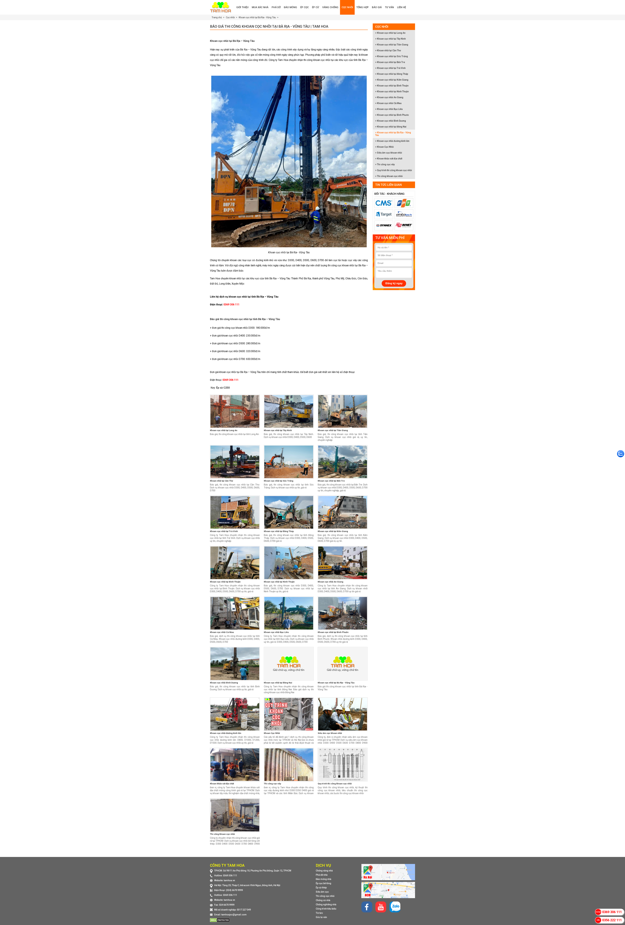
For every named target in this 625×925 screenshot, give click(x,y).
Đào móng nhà (323, 879)
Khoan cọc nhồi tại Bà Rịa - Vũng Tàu (336, 682)
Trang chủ (217, 17)
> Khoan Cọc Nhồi (384, 147)
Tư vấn (389, 7)
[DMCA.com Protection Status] (220, 921)
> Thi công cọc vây (385, 164)
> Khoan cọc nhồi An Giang (389, 97)
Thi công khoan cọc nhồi (222, 834)
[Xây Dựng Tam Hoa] (222, 7)
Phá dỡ (276, 7)
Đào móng (290, 7)
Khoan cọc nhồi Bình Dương (224, 682)
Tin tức (319, 913)
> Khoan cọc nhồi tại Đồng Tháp (391, 74)
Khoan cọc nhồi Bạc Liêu (276, 632)
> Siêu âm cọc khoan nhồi (388, 152)
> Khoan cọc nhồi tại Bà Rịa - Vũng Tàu (393, 133)
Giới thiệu (242, 7)
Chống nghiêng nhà (326, 904)
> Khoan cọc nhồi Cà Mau (388, 103)
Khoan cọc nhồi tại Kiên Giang (333, 531)
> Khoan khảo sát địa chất (388, 158)
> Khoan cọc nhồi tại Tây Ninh (390, 38)
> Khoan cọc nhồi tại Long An (390, 33)
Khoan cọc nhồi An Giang (330, 582)
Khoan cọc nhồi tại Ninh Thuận (279, 582)
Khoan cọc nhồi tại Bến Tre (331, 481)
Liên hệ (401, 7)
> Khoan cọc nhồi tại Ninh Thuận (392, 91)
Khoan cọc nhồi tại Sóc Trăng (278, 481)
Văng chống (330, 7)
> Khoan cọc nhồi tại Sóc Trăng (391, 56)
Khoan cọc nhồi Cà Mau (222, 632)
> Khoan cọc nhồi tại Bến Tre (390, 62)
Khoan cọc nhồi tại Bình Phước (333, 632)
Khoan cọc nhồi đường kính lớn (225, 733)
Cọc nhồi (347, 7)
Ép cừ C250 (223, 387)
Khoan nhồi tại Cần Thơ (221, 481)
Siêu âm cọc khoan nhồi (330, 733)
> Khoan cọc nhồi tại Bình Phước (392, 115)
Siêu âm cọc (322, 891)
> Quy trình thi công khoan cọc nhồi (393, 170)
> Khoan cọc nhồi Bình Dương (390, 120)
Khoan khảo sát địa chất (222, 783)
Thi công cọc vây (272, 783)
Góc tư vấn (321, 917)
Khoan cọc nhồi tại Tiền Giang (333, 430)
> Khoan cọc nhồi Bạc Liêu (389, 109)
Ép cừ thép (321, 887)
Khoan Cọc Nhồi (272, 733)
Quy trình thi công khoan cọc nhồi (335, 783)
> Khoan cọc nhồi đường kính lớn (392, 141)
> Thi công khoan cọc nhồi (389, 176)
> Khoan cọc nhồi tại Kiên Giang (391, 79)
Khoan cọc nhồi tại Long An (223, 430)
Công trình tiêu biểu (326, 908)
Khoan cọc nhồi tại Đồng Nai (278, 682)
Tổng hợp (362, 7)
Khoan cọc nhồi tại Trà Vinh (224, 531)
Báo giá (377, 7)
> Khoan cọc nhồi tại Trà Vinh (390, 68)
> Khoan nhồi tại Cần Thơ (388, 50)
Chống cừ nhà (323, 900)
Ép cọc (304, 7)
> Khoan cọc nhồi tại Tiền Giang (391, 44)
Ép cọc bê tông (323, 883)
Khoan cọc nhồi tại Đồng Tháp (279, 531)
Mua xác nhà (260, 7)
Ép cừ (315, 7)
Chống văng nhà (324, 870)
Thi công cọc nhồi (325, 896)
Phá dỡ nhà (321, 875)
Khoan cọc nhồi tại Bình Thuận (225, 582)
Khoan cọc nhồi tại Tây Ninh (278, 430)
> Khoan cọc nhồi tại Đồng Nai (390, 126)
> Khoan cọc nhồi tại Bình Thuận (392, 85)
